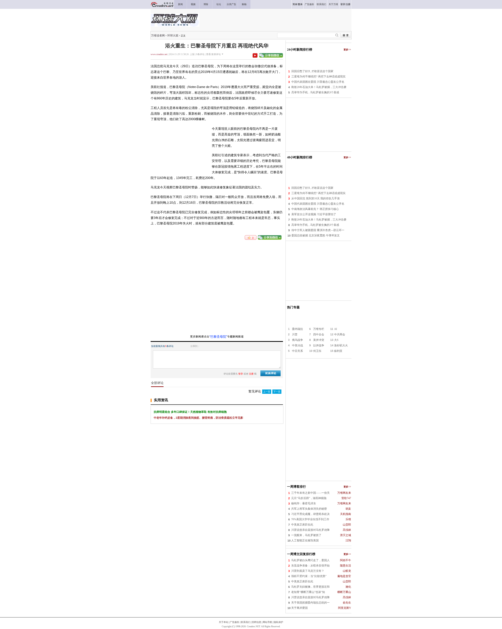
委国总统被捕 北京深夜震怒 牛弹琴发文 (315, 235)
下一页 (276, 391)
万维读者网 (158, 35)
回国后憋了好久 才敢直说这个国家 (312, 71)
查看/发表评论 (213, 54)
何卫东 (317, 350)
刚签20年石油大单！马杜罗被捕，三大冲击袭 (318, 87)
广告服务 (234, 622)
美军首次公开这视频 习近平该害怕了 (313, 214)
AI (335, 329)
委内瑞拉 (297, 329)
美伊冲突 (318, 340)
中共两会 (339, 334)
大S (336, 340)
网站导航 (267, 622)
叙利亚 (338, 350)
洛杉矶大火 (341, 345)
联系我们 (245, 622)
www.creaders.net (159, 54)
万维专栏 (318, 329)
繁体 (300, 4)
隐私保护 (278, 622)
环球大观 (172, 35)
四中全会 (318, 334)
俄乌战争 (297, 340)
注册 (348, 4)
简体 (295, 4)
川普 (294, 334)
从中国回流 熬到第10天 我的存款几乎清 (315, 198)
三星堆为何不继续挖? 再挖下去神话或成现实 (318, 76)
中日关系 (297, 350)
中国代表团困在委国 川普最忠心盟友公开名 (317, 81)
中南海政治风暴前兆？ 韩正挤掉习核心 (315, 209)
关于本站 (223, 622)
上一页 (266, 391)
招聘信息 (256, 622)
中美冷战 (297, 345)
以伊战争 (318, 345)
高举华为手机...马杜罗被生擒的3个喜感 (315, 92)
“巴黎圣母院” (218, 336)
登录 (342, 4)
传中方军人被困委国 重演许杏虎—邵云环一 (317, 230)
